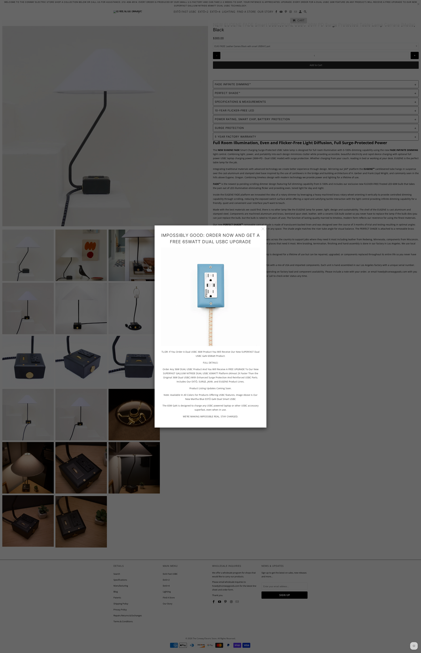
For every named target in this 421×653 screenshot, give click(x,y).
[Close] (263, 229)
